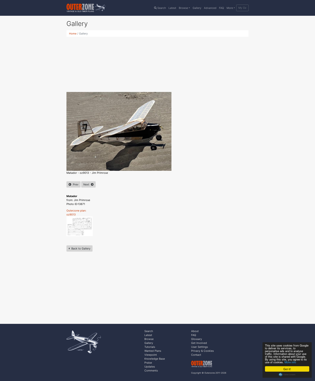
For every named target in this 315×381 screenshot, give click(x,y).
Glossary (196, 339)
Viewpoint (150, 354)
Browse (183, 8)
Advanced (210, 8)
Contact (196, 354)
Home (72, 33)
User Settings (199, 346)
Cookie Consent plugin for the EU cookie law (287, 374)
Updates (149, 366)
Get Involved (199, 343)
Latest (172, 8)
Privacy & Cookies (202, 350)
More (230, 8)
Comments (151, 370)
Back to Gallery (80, 248)
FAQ (221, 8)
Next (87, 184)
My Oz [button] (242, 7)
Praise (148, 362)
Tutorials (149, 346)
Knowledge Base (154, 358)
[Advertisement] (157, 62)
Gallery (197, 8)
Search (161, 8)
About (195, 331)
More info (290, 362)
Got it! (287, 369)
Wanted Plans (152, 350)
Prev (74, 184)
